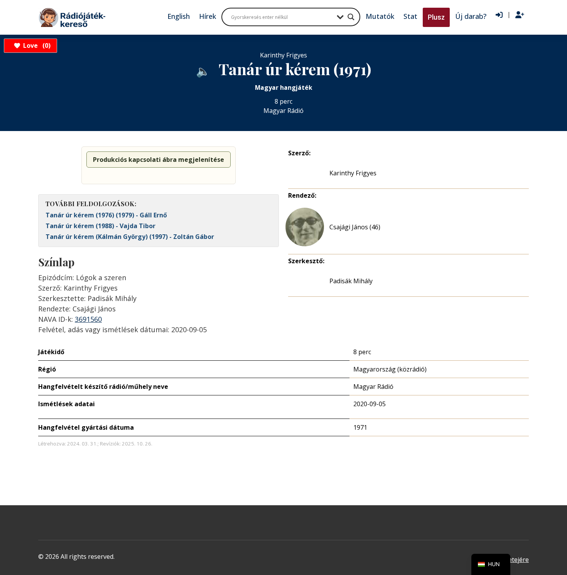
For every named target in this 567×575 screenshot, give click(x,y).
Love (35, 45)
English (178, 16)
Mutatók (380, 16)
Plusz (436, 17)
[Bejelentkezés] (499, 15)
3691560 (88, 319)
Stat (410, 16)
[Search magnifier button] (351, 17)
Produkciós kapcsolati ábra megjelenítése (158, 159)
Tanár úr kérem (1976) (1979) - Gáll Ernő (106, 215)
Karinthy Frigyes (352, 173)
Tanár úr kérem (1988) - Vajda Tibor (100, 226)
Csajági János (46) (354, 227)
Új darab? (470, 16)
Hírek (207, 16)
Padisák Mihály (351, 281)
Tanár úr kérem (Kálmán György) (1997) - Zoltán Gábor (130, 236)
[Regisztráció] (519, 15)
